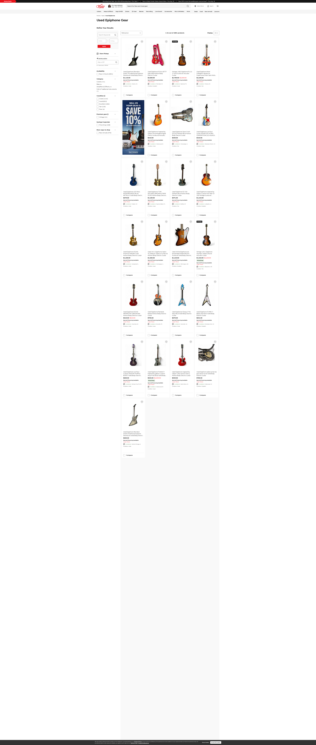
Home (98, 15)
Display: (210, 33)
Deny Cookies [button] (205, 742)
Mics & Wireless (179, 11)
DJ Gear (134, 11)
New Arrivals (208, 11)
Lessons (216, 11)
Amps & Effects (108, 11)
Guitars (99, 11)
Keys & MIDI (119, 11)
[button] (115, 6)
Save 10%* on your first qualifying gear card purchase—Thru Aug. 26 (196, 1)
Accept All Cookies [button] (215, 742)
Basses (141, 11)
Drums (127, 11)
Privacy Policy (138, 741)
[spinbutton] (102, 41)
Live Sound (158, 11)
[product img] (133, 55)
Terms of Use (134, 743)
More (188, 11)
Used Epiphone (110, 15)
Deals (196, 11)
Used (201, 11)
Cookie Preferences (143, 743)
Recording (149, 11)
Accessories (168, 11)
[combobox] (131, 33)
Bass (99, 84)
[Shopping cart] (217, 6)
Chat (113, 6)
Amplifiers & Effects (104, 86)
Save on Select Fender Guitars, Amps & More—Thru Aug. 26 (158, 1)
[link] (133, 73)
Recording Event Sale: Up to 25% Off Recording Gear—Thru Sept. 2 (120, 1)
